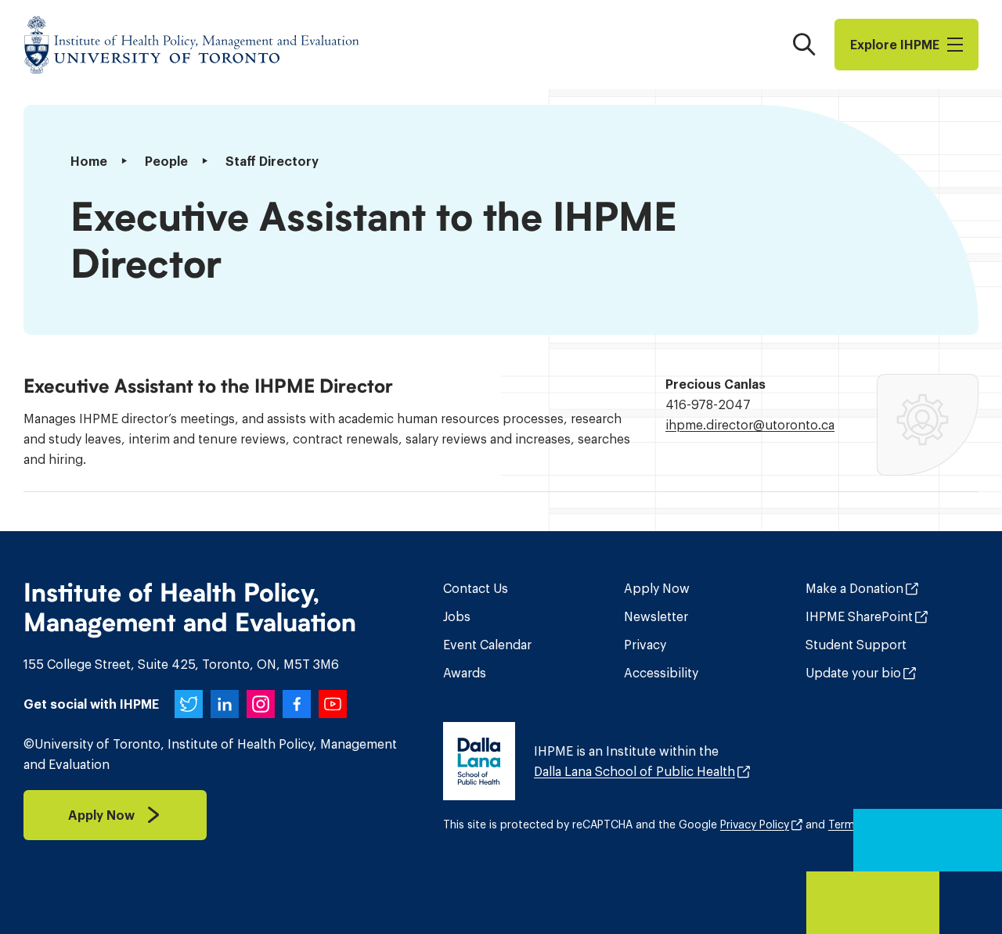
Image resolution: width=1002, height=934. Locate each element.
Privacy (645, 644)
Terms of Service (872, 824)
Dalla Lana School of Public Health (634, 771)
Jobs (456, 616)
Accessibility (661, 672)
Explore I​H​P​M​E (894, 44)
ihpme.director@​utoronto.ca (749, 425)
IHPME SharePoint (859, 616)
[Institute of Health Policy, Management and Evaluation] (191, 45)
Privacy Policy (754, 824)
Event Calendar (487, 644)
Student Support (856, 644)
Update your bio (853, 672)
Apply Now (657, 588)
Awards (464, 672)
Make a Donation (854, 588)
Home (88, 161)
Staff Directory (272, 161)
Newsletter (656, 616)
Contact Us (475, 588)
